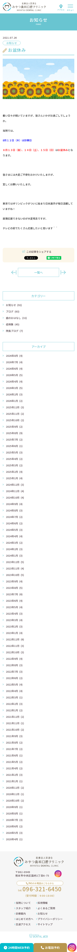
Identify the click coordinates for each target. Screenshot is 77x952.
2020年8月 (14, 813)
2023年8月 (14, 588)
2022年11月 (15, 646)
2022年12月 (15, 639)
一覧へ (38, 272)
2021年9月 (14, 736)
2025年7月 (14, 439)
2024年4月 (14, 536)
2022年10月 (15, 652)
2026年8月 (14, 355)
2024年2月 (14, 549)
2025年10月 (15, 420)
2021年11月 (15, 723)
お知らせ (14, 305)
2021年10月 (15, 729)
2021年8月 (14, 742)
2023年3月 (14, 620)
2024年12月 (15, 484)
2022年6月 (14, 678)
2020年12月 (15, 787)
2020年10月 (15, 800)
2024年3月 (14, 542)
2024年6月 (14, 523)
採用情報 (42, 903)
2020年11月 (15, 794)
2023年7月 (14, 594)
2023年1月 (14, 633)
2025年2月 (14, 471)
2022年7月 (14, 671)
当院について (23, 903)
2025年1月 (14, 478)
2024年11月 (15, 491)
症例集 (12, 324)
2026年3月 (14, 388)
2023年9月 (14, 581)
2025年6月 (14, 446)
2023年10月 (15, 575)
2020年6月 (14, 826)
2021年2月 (14, 774)
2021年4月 (14, 768)
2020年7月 (14, 820)
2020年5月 (14, 833)
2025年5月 (14, 452)
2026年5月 (14, 375)
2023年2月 (14, 626)
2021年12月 (15, 716)
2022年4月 (14, 691)
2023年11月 (15, 568)
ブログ (12, 311)
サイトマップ (45, 924)
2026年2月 (14, 394)
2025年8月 (14, 433)
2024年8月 (14, 510)
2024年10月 (15, 497)
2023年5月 (14, 607)
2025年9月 (14, 426)
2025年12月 (15, 407)
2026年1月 (14, 401)
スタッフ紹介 (23, 908)
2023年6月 (14, 600)
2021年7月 (14, 749)
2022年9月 (14, 658)
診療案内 (20, 913)
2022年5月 (14, 684)
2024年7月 (14, 517)
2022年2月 (14, 704)
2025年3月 (14, 465)
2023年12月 (15, 562)
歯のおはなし (16, 318)
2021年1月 (14, 781)
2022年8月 (14, 665)
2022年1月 (14, 710)
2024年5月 (14, 530)
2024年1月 (14, 555)
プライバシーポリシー (50, 919)
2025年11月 (15, 413)
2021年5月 (14, 762)
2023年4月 (14, 613)
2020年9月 (14, 807)
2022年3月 (14, 697)
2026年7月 (14, 362)
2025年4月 (14, 459)
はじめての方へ (24, 919)
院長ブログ (14, 331)
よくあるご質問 (46, 908)
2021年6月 (14, 755)
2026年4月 (14, 381)
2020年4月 (14, 839)
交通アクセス (23, 924)
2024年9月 (14, 504)
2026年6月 (14, 368)
